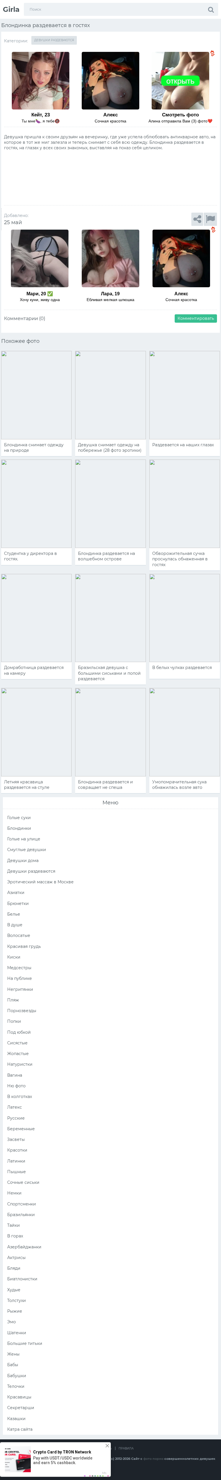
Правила (126, 1448)
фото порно (153, 1459)
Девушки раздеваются (54, 40)
